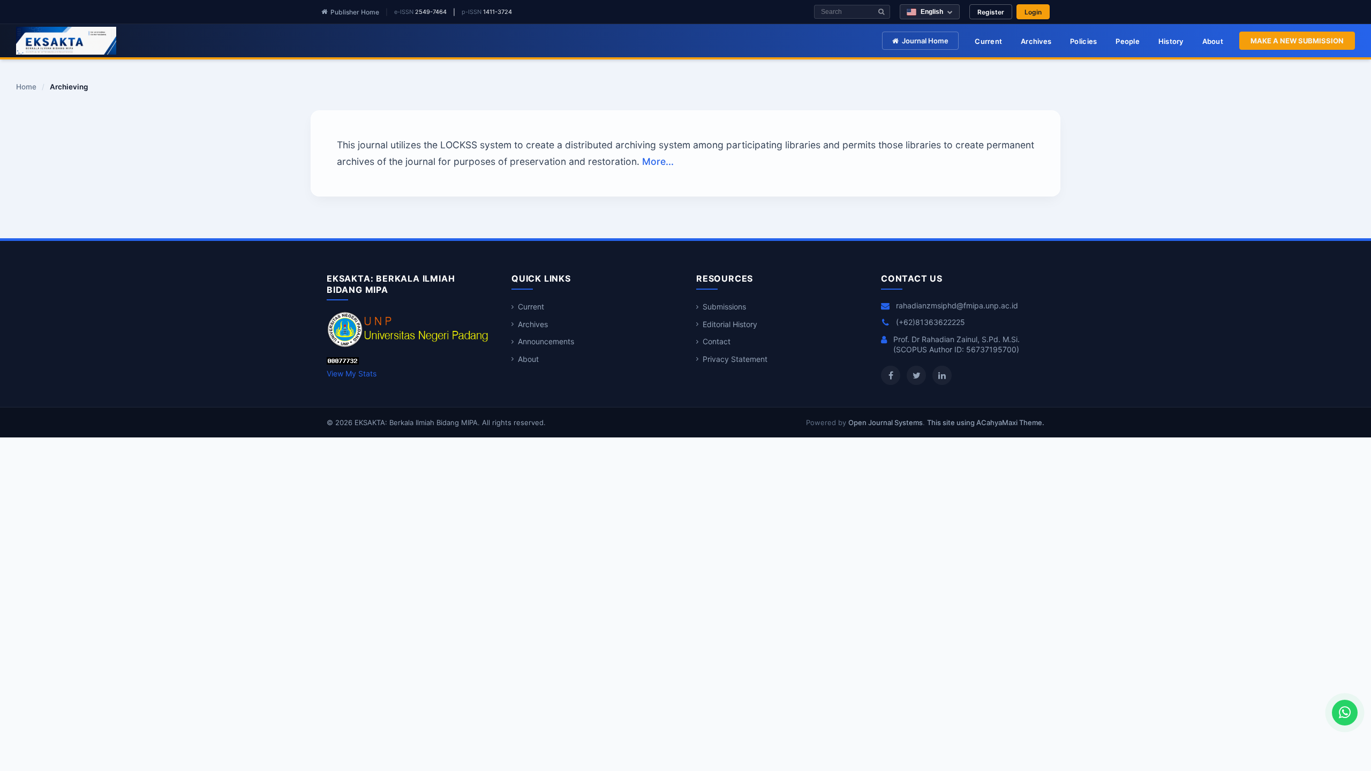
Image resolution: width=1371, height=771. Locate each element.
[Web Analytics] (343, 361)
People (1128, 41)
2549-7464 (431, 12)
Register (990, 12)
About (1212, 41)
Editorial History (730, 324)
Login (1033, 12)
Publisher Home (354, 12)
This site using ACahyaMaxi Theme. (985, 422)
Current (988, 41)
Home (26, 87)
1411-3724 (497, 12)
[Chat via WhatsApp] (1345, 712)
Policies (1083, 41)
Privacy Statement (735, 359)
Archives (1036, 41)
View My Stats (351, 373)
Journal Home (925, 40)
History (1171, 41)
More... (658, 161)
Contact (716, 341)
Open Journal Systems (885, 422)
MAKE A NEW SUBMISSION (1297, 40)
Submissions (724, 306)
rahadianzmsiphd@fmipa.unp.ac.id (957, 305)
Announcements (546, 341)
